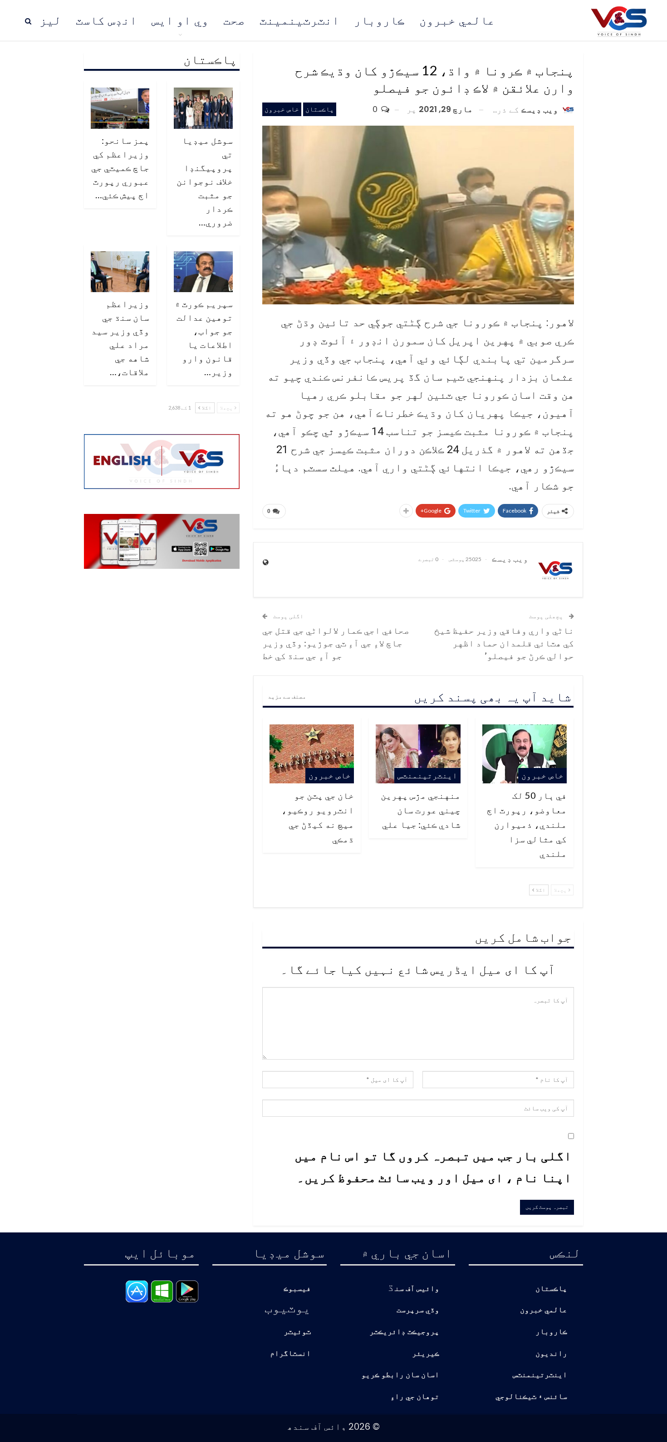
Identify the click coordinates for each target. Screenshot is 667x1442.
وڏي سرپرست (418, 1310)
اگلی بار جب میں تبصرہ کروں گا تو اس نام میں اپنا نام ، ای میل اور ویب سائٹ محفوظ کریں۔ (433, 1166)
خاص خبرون (282, 109)
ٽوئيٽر (297, 1332)
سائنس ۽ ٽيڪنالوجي (531, 1397)
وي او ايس (180, 20)
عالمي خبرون (457, 20)
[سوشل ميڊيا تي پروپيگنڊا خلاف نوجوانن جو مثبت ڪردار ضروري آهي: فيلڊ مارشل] (203, 108)
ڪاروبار (379, 20)
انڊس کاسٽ (106, 20)
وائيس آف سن (417, 1289)
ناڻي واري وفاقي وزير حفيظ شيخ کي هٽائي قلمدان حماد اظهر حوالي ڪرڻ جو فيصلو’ (504, 643)
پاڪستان (319, 109)
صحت (234, 20)
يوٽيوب (288, 1307)
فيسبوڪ (297, 1289)
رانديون (551, 1354)
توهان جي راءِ (414, 1397)
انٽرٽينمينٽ (299, 20)
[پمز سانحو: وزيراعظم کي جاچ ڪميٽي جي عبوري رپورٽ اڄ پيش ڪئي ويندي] (120, 108)
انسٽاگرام (290, 1354)
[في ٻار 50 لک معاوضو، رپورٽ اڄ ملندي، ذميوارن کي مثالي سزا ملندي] (524, 753)
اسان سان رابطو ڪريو (400, 1375)
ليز (50, 20)
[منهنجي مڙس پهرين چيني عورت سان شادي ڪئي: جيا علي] (418, 753)
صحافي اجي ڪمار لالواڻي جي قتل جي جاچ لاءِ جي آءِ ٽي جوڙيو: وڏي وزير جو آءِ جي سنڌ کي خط (335, 643)
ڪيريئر (425, 1354)
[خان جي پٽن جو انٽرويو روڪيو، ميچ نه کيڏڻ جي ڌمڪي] (312, 753)
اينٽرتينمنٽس (427, 775)
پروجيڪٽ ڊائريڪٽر (404, 1332)
